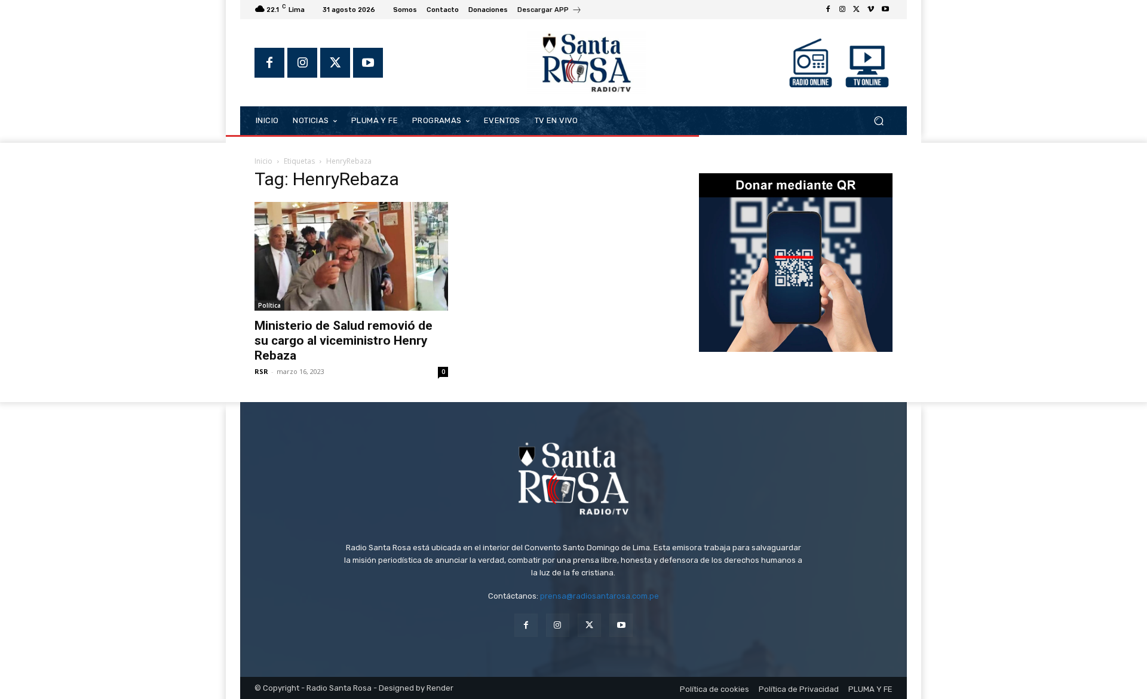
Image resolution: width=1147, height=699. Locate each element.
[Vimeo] (871, 9)
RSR (261, 371)
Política (269, 305)
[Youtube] (885, 9)
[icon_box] (549, 11)
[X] (856, 9)
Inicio (263, 161)
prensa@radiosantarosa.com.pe (599, 595)
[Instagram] (842, 9)
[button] (878, 120)
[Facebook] (828, 9)
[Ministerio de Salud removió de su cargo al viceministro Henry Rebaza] (351, 256)
